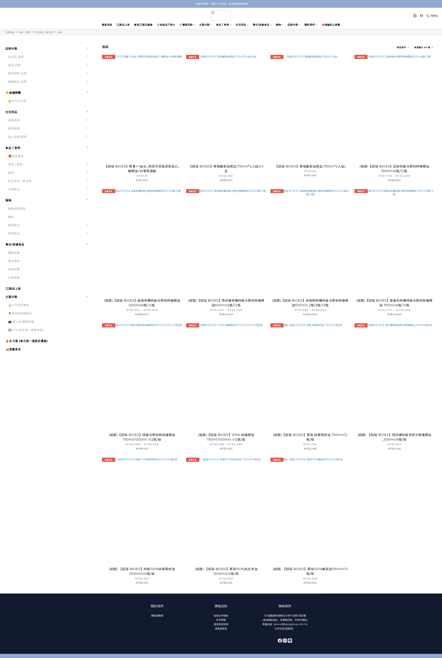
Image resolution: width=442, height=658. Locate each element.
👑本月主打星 (17, 101)
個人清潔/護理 (17, 136)
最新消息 (107, 24)
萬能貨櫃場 (157, 615)
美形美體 (14, 269)
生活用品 (241, 24)
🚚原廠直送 (13, 349)
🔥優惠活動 (186, 24)
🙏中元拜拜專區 (18, 305)
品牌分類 (293, 24)
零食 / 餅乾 (15, 164)
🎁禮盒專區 (15, 156)
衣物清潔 (14, 120)
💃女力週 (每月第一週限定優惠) (27, 341)
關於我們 (310, 24)
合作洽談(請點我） (285, 628)
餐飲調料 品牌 (17, 73)
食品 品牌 (14, 65)
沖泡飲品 (14, 189)
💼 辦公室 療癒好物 (21, 321)
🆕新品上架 (123, 24)
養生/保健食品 (261, 24)
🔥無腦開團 (13, 92)
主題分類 (204, 24)
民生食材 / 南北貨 (44, 32)
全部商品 (10, 32)
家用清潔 (14, 128)
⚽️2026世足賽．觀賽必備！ (27, 330)
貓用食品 (14, 225)
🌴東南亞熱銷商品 (20, 313)
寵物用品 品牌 (17, 81)
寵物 (278, 24)
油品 (59, 32)
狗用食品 (14, 233)
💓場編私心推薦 (330, 24)
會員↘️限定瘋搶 (143, 24)
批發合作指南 (221, 615)
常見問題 (221, 619)
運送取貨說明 (221, 624)
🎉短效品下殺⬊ (166, 24)
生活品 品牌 (16, 56)
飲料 (11, 172)
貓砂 (11, 216)
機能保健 (14, 252)
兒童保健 (14, 277)
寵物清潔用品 (17, 208)
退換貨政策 (221, 628)
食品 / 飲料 (222, 24)
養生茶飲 (14, 261)
